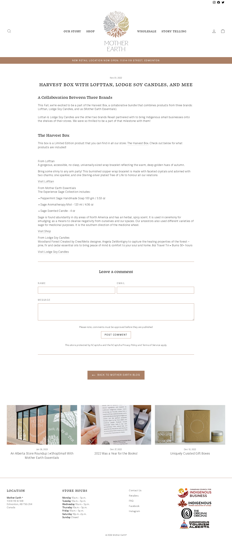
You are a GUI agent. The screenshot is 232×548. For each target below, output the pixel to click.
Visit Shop (44, 231)
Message (44, 300)
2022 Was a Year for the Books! (115, 453)
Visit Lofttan (46, 181)
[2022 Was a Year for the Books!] (116, 425)
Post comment (116, 334)
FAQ (131, 500)
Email (121, 283)
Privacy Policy (129, 345)
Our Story (72, 31)
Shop (90, 31)
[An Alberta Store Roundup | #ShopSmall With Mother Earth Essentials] (42, 425)
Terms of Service (151, 345)
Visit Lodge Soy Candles (53, 252)
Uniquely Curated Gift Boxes (190, 453)
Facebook (134, 506)
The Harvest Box (137, 143)
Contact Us (135, 490)
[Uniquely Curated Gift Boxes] (190, 425)
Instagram (134, 511)
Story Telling (174, 31)
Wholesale (146, 31)
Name (42, 283)
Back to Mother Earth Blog (118, 375)
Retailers (133, 495)
